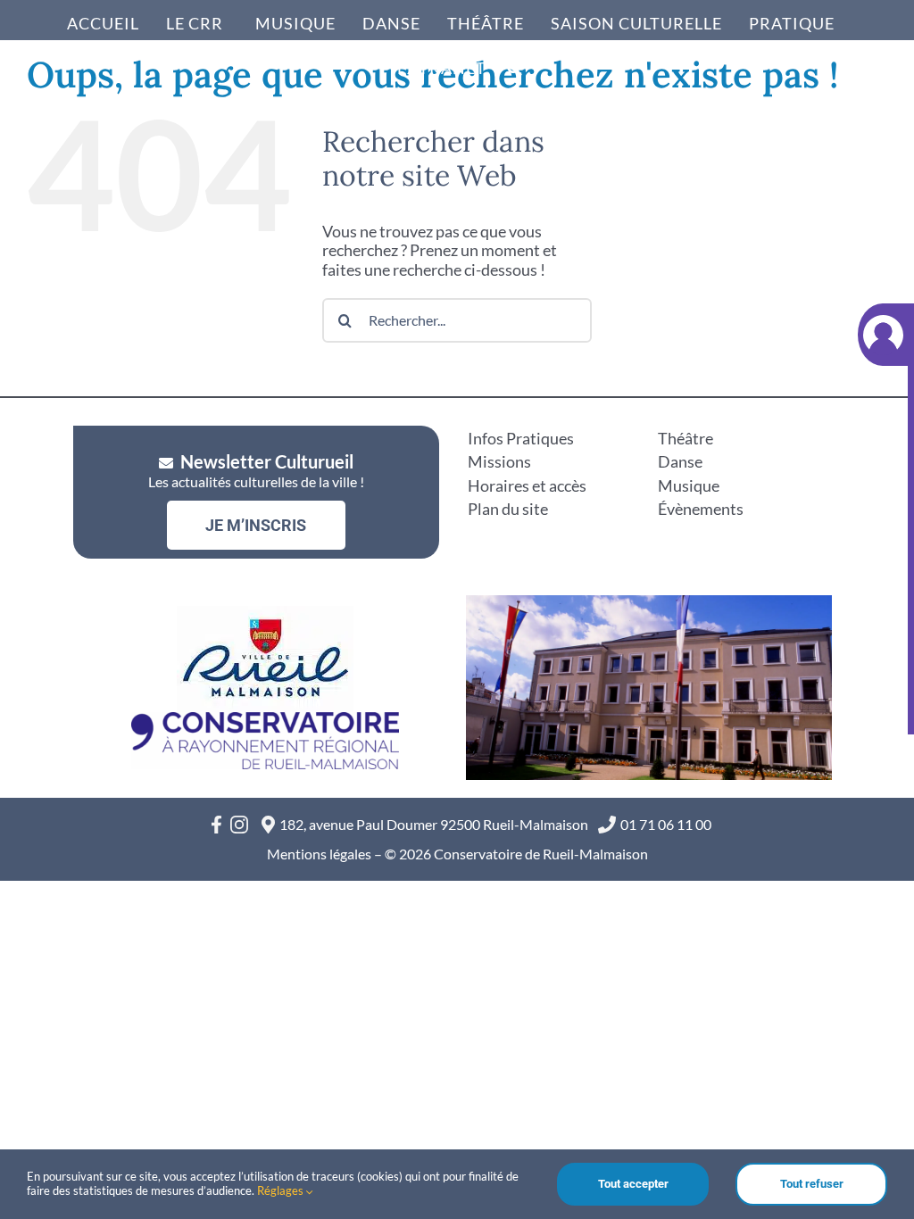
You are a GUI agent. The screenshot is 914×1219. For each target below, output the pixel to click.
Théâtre (685, 438)
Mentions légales (319, 853)
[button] (515, 63)
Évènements (701, 508)
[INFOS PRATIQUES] (798, 22)
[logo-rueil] (265, 614)
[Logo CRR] (265, 720)
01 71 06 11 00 (665, 824)
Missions (499, 461)
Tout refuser (811, 1183)
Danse (680, 461)
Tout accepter (633, 1183)
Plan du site (508, 508)
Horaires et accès (527, 485)
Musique (688, 485)
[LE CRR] (197, 22)
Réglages (281, 1190)
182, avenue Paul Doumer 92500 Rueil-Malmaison (436, 824)
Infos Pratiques (521, 438)
